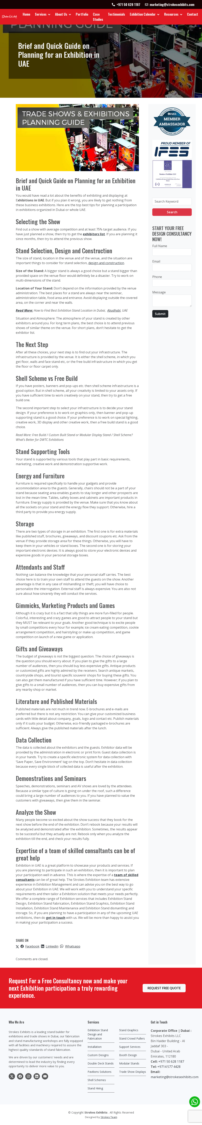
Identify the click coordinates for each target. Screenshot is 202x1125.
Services (41, 14)
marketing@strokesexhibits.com (174, 1077)
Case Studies (98, 17)
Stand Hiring (95, 1088)
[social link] (12, 1076)
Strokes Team (109, 1117)
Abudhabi (114, 310)
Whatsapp (72, 946)
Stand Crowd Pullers (132, 1038)
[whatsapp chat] (194, 1101)
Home (26, 14)
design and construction (106, 263)
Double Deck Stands (101, 1063)
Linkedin (52, 946)
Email (156, 261)
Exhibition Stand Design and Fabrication (98, 1034)
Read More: (24, 310)
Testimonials (116, 14)
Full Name (159, 246)
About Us (61, 14)
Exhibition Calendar (143, 14)
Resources (171, 14)
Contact (192, 14)
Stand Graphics (128, 1030)
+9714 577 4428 (168, 1066)
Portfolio (82, 14)
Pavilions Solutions (99, 1072)
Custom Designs (98, 1055)
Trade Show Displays (132, 1072)
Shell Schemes (97, 1080)
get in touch (55, 917)
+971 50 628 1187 (171, 1061)
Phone (157, 277)
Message (159, 292)
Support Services (129, 1047)
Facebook (32, 946)
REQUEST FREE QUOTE (164, 988)
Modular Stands (129, 1063)
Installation (95, 1047)
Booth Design (128, 1055)
